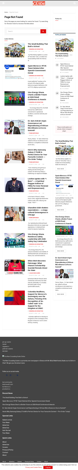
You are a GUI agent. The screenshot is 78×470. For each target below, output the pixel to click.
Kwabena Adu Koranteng (36, 49)
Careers (5, 447)
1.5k (43, 78)
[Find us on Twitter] (7, 375)
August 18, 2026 (33, 104)
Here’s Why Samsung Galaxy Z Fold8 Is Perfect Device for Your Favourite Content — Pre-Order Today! (37, 154)
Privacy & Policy (7, 450)
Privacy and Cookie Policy (33, 467)
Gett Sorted (6, 430)
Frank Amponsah (34, 133)
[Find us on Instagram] (10, 375)
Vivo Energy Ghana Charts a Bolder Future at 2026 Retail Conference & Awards (66, 96)
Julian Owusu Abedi (34, 273)
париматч (5, 346)
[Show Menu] (3, 3)
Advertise (5, 425)
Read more (61, 168)
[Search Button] (75, 3)
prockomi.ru (6, 389)
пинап (4, 344)
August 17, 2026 (33, 135)
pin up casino (6, 342)
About (4, 442)
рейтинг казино (7, 349)
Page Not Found (13, 12)
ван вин (5, 351)
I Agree (48, 467)
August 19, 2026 (33, 51)
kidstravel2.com (7, 384)
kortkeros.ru (6, 387)
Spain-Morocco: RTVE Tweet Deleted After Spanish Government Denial (26, 401)
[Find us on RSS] (17, 375)
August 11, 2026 (33, 313)
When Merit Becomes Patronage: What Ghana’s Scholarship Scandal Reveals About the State (37, 265)
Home (6, 12)
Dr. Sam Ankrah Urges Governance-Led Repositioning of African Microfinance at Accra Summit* (38, 125)
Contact (5, 452)
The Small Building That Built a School (15, 397)
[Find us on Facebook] (3, 375)
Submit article (7, 420)
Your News (6, 422)
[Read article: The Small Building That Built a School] (14, 50)
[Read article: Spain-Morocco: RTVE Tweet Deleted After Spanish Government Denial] (14, 72)
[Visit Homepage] (39, 3)
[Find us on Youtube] (14, 375)
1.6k (43, 51)
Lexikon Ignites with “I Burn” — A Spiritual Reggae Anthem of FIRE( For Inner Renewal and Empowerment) (38, 183)
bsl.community (7, 382)
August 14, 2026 (33, 246)
